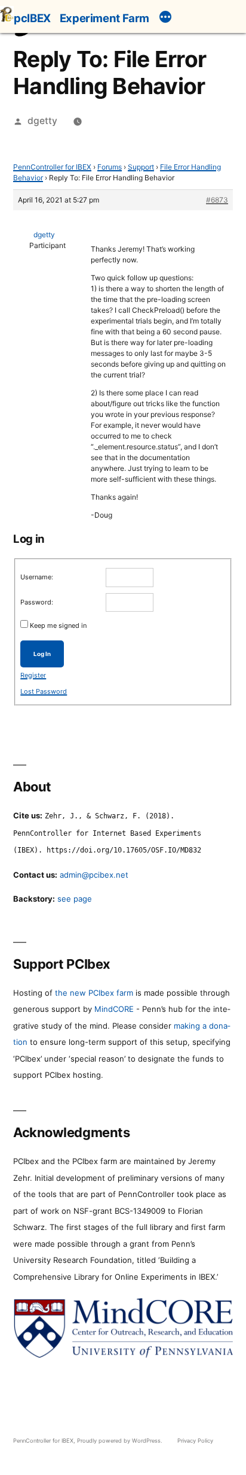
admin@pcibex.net (94, 874)
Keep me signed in (58, 625)
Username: (36, 577)
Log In (42, 654)
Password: (36, 602)
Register (33, 675)
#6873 (217, 199)
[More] (165, 18)
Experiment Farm (104, 18)
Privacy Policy (195, 1440)
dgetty (42, 120)
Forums (109, 166)
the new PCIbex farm (94, 993)
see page (74, 898)
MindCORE (114, 1009)
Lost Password (43, 691)
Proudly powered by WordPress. (120, 1440)
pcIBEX (32, 18)
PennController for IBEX (52, 166)
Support (141, 166)
